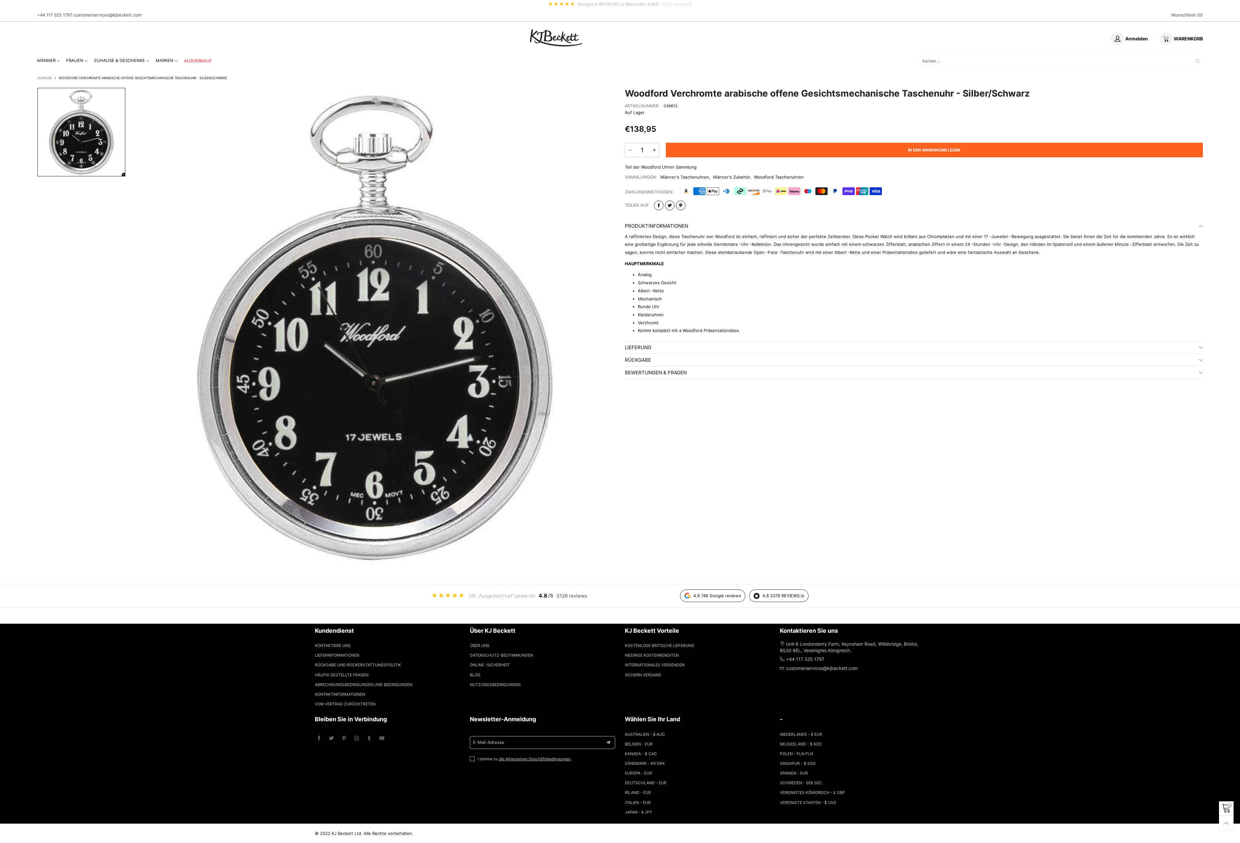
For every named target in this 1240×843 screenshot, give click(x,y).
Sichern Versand (643, 674)
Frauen (74, 60)
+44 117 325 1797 (54, 14)
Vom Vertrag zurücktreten (345, 704)
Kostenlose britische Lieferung (659, 645)
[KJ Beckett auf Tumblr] (369, 738)
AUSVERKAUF (198, 60)
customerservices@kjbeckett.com (107, 14)
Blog (475, 674)
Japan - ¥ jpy (638, 812)
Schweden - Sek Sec (801, 782)
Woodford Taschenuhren (779, 177)
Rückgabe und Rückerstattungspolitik (358, 664)
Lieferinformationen (337, 655)
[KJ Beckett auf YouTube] (382, 738)
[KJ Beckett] (556, 38)
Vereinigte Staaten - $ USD (808, 802)
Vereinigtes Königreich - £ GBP (812, 792)
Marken (164, 60)
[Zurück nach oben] (1226, 823)
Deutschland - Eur (645, 782)
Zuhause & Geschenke (119, 60)
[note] (620, 4)
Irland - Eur (638, 792)
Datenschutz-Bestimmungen (501, 655)
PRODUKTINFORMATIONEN (656, 226)
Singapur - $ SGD (798, 763)
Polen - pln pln (796, 753)
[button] (630, 150)
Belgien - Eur (639, 744)
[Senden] (1198, 60)
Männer (46, 60)
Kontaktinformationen (340, 694)
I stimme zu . (525, 758)
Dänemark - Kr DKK (645, 763)
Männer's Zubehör (731, 177)
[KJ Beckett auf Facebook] (319, 738)
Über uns (480, 645)
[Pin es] (681, 205)
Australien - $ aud (645, 734)
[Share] (659, 205)
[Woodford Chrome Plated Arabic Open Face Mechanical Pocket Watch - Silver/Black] (375, 328)
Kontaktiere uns (333, 645)
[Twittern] (670, 205)
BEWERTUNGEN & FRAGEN (656, 372)
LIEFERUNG (638, 347)
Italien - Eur (638, 802)
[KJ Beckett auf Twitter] (331, 738)
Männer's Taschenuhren (684, 177)
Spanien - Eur (794, 773)
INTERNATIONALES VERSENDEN (655, 664)
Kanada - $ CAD (641, 753)
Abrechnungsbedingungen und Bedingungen (363, 684)
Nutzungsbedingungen (495, 684)
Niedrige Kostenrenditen (652, 655)
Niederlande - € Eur (801, 734)
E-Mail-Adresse (488, 742)
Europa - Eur (638, 773)
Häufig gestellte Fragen (341, 674)
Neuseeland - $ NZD (801, 744)
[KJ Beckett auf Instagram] (357, 738)
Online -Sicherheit (490, 664)
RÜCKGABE (638, 360)
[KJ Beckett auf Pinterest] (344, 738)
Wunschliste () (1187, 14)
